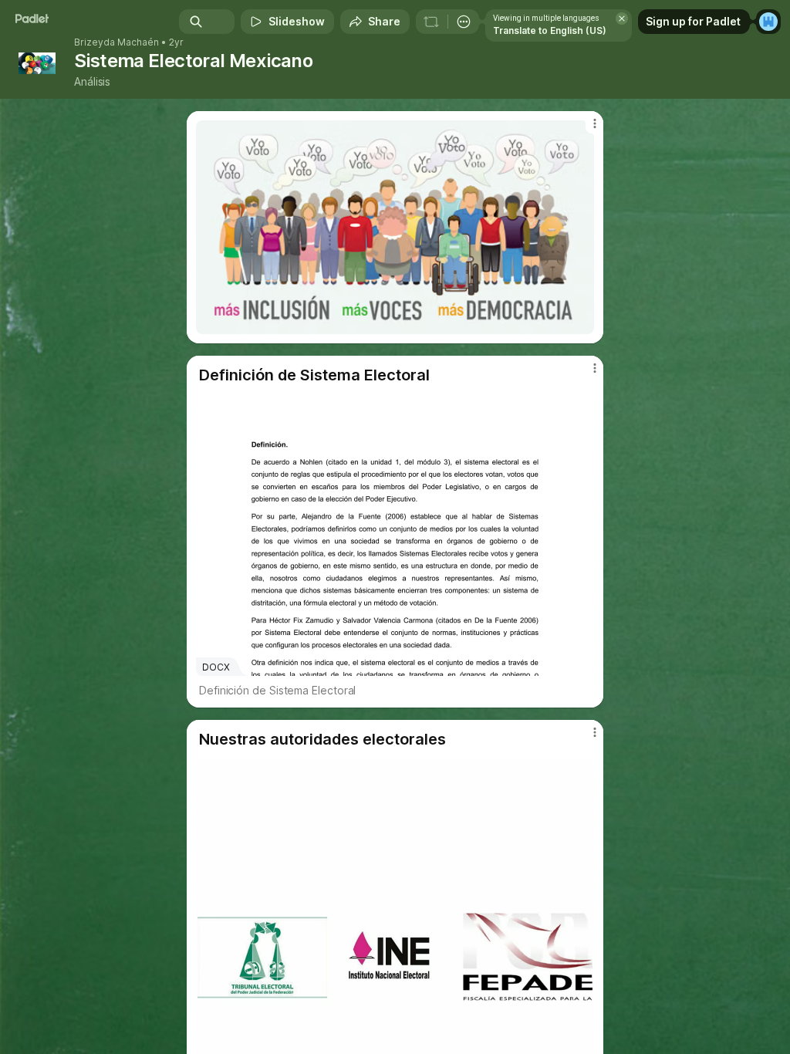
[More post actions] (584, 129)
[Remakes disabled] (431, 21)
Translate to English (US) (549, 30)
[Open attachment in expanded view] (395, 227)
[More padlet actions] (463, 21)
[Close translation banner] (622, 18)
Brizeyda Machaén (116, 42)
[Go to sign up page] (768, 21)
